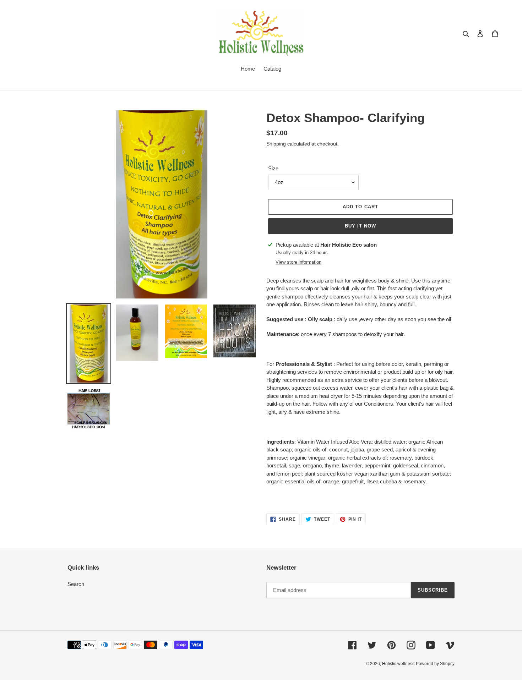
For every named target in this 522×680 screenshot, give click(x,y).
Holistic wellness (398, 663)
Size (273, 169)
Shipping (276, 144)
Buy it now (360, 226)
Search (75, 584)
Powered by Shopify (435, 663)
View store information (298, 262)
